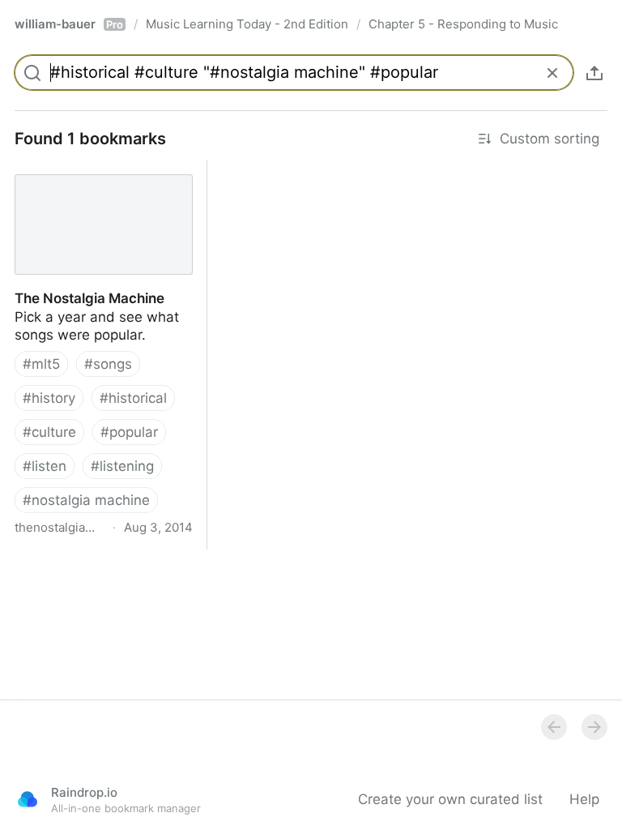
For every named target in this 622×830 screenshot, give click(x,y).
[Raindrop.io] (27, 799)
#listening (122, 466)
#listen (44, 466)
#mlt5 (41, 364)
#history (49, 398)
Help (584, 799)
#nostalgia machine (86, 500)
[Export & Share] (594, 73)
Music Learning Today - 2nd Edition (247, 24)
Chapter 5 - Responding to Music (463, 24)
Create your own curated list (450, 799)
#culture (49, 432)
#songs (108, 364)
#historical (133, 398)
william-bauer (69, 24)
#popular (129, 432)
